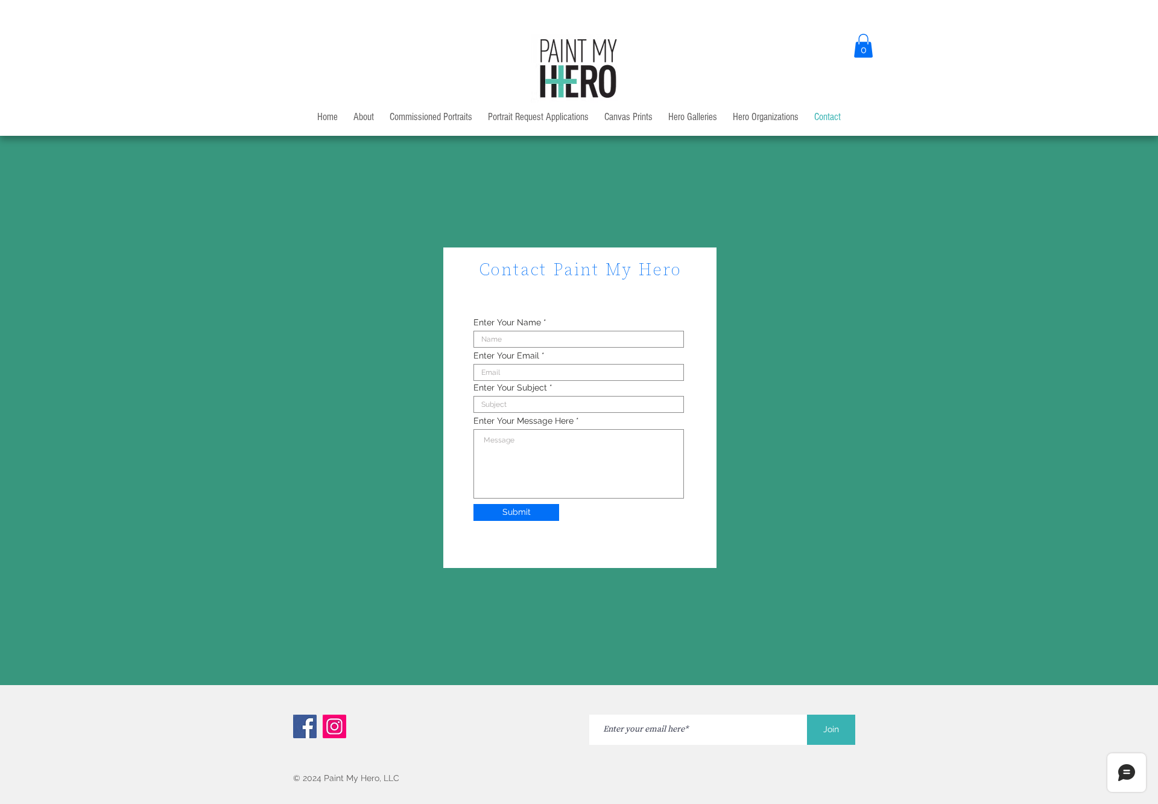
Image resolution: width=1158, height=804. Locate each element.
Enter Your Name (507, 322)
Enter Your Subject (510, 387)
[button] (863, 45)
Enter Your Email (506, 355)
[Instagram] (334, 726)
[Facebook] (305, 726)
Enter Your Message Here (523, 420)
